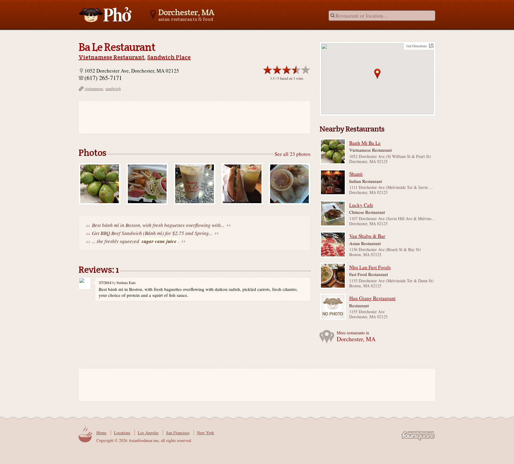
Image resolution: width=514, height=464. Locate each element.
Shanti (356, 174)
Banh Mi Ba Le (365, 143)
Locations (122, 432)
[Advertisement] (191, 117)
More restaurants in (356, 336)
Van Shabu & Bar (367, 236)
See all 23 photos (293, 154)
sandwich (113, 88)
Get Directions (416, 45)
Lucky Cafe (361, 205)
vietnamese (93, 88)
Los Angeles (148, 432)
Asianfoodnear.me (105, 14)
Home (101, 432)
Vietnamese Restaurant (111, 57)
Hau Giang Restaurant (372, 298)
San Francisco (177, 432)
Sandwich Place (169, 57)
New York (205, 432)
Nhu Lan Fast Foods (370, 267)
